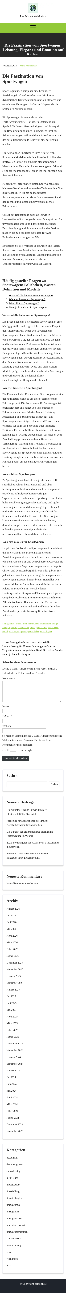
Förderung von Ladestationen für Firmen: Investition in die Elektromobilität (27, 855)
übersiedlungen (14, 1198)
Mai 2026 (11, 929)
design (55, 624)
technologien (46, 631)
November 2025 (15, 969)
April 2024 (12, 1097)
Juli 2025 (11, 996)
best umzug (12, 1157)
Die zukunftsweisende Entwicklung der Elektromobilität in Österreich (26, 812)
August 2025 (13, 989)
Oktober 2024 (14, 1057)
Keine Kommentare (28, 66)
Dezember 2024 (15, 1043)
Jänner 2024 (13, 1117)
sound (5, 631)
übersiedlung (13, 1191)
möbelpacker (13, 1184)
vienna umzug (14, 1245)
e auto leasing (13, 1171)
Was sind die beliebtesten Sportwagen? (31, 295)
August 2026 (13, 908)
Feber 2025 (12, 1030)
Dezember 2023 (15, 1124)
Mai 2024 (11, 1090)
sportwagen (14, 631)
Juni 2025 (11, 1003)
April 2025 (12, 1016)
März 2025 (12, 1023)
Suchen (12, 776)
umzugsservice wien (17, 1225)
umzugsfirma (13, 1204)
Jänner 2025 (13, 1036)
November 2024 (15, 1050)
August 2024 (13, 1070)
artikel (18, 624)
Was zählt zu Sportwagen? (24, 303)
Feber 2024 (12, 1111)
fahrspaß (6, 627)
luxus (32, 627)
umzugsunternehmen (17, 1231)
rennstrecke (53, 627)
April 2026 (12, 935)
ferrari (14, 627)
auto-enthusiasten (43, 624)
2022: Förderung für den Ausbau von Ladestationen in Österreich (33, 844)
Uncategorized (14, 1238)
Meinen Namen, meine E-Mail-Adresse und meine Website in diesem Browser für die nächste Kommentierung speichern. (32, 740)
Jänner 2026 (13, 956)
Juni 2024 (11, 1084)
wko (9, 1265)
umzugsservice (14, 1218)
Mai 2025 (11, 1009)
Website (7, 725)
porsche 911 (41, 627)
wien (9, 1252)
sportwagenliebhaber (30, 631)
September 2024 (15, 1063)
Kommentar (10, 678)
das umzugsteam (15, 1164)
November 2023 (15, 1131)
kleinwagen (12, 1177)
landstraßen (23, 627)
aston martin (28, 624)
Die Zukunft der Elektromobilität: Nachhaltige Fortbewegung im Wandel (30, 833)
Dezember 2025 (15, 962)
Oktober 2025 (14, 976)
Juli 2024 (11, 1077)
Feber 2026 (12, 949)
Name (6, 706)
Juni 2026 (11, 922)
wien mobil (12, 1258)
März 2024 (12, 1104)
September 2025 (15, 983)
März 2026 (12, 942)
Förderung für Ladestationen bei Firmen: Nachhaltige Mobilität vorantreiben (27, 822)
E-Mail (7, 716)
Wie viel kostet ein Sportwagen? (27, 299)
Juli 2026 (11, 915)
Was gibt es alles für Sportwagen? (28, 307)
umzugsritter (13, 1211)
